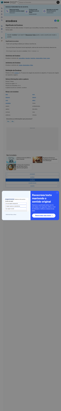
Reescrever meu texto (43, 215)
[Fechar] (57, 192)
